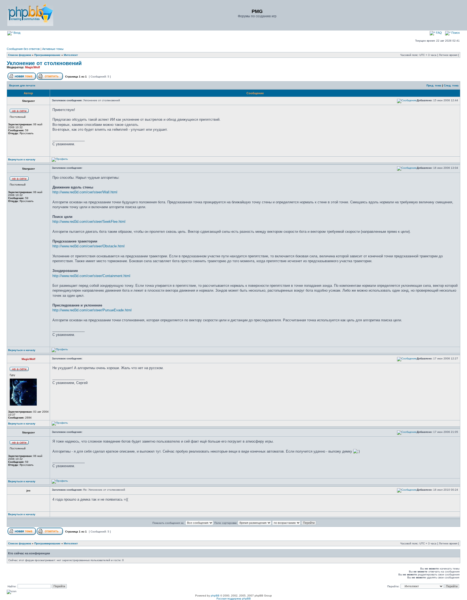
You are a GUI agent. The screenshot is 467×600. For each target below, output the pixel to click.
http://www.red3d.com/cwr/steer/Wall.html (84, 192)
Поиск (455, 32)
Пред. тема (433, 85)
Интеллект (71, 54)
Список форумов (19, 54)
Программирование (47, 54)
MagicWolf (32, 67)
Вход (16, 32)
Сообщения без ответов (23, 48)
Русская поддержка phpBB (233, 598)
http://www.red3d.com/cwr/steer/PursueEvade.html (92, 310)
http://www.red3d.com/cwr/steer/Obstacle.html (88, 246)
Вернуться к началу (21, 159)
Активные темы (53, 48)
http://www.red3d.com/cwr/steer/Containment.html (91, 276)
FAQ (438, 32)
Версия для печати (22, 85)
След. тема (451, 85)
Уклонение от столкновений (44, 63)
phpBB (215, 595)
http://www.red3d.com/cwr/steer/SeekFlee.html (88, 222)
